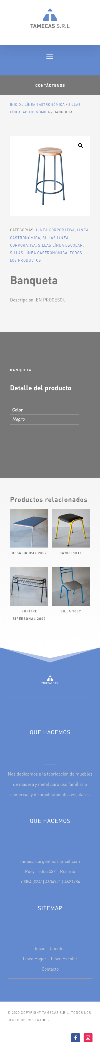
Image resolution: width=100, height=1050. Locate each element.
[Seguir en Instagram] (88, 1037)
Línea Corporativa (55, 230)
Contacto (50, 969)
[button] (81, 146)
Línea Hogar (34, 958)
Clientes (58, 948)
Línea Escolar (64, 958)
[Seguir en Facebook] (75, 1037)
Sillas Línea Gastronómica (39, 253)
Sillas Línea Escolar (60, 245)
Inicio (15, 104)
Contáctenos (50, 85)
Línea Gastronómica (45, 104)
